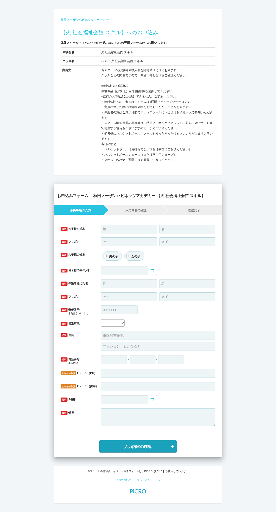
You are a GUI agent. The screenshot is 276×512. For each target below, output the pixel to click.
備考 (68, 412)
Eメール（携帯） (80, 386)
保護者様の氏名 (75, 283)
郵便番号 (75, 311)
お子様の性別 (73, 254)
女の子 (135, 256)
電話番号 (71, 361)
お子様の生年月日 (76, 270)
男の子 (113, 256)
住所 (68, 335)
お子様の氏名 (73, 229)
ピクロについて (122, 480)
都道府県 (71, 323)
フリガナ (71, 241)
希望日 (69, 399)
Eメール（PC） (79, 373)
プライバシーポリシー (150, 480)
